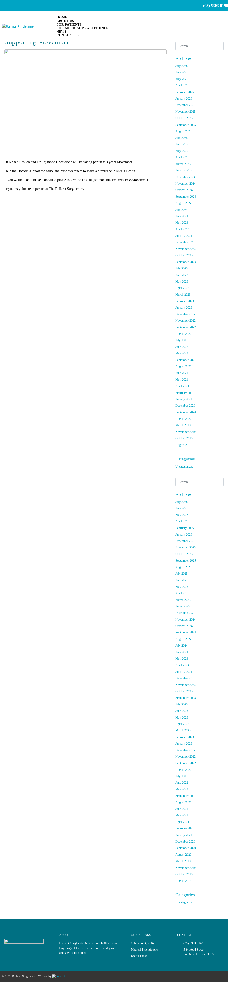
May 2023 (181, 281)
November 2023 (185, 249)
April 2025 (182, 157)
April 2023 (182, 288)
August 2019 (183, 445)
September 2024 (185, 196)
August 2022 (183, 333)
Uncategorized (184, 466)
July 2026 (181, 66)
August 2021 (183, 366)
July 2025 (181, 137)
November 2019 (185, 432)
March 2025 (183, 164)
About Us (65, 21)
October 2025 (184, 118)
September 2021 (185, 360)
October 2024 (184, 190)
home (62, 17)
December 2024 (185, 177)
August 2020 (183, 418)
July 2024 (181, 209)
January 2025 (183, 170)
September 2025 (185, 125)
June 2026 (181, 72)
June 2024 (181, 216)
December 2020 (185, 405)
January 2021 (183, 399)
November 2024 (185, 183)
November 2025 (185, 111)
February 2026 (184, 92)
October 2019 (184, 438)
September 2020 (185, 412)
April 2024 (182, 229)
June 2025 (181, 144)
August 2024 (183, 203)
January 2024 (183, 235)
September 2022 (185, 327)
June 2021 (181, 373)
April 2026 (182, 85)
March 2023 (183, 294)
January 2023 (183, 307)
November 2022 (185, 320)
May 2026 (181, 79)
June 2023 (181, 275)
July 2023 (181, 268)
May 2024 (181, 222)
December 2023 (185, 242)
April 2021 (182, 386)
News (62, 31)
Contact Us (68, 35)
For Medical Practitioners (84, 28)
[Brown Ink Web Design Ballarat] (60, 976)
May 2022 (181, 353)
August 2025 (183, 131)
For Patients (69, 24)
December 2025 (185, 105)
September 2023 (185, 262)
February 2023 (184, 301)
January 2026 (183, 98)
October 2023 (184, 255)
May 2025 (181, 151)
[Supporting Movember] (85, 102)
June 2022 (181, 347)
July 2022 (181, 340)
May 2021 (181, 379)
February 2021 (184, 392)
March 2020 (183, 425)
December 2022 (185, 314)
